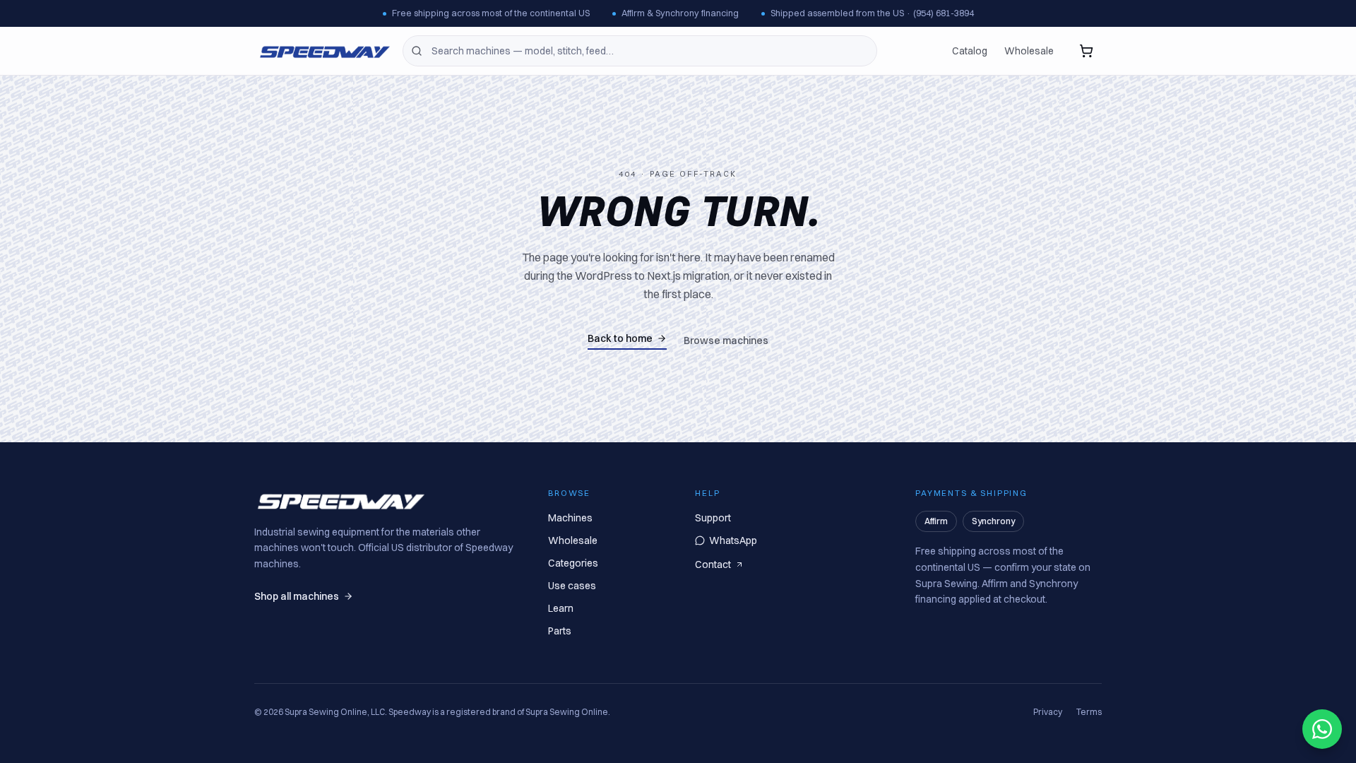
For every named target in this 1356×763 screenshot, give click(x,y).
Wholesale (1029, 51)
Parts (559, 631)
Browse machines (726, 340)
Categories (573, 563)
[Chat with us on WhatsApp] (1322, 729)
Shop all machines (296, 596)
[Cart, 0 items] (1086, 50)
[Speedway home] (322, 51)
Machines (570, 517)
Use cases (572, 585)
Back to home (620, 338)
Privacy (1047, 711)
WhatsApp (733, 540)
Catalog (969, 51)
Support (713, 517)
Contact (713, 564)
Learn (560, 608)
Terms (1089, 711)
